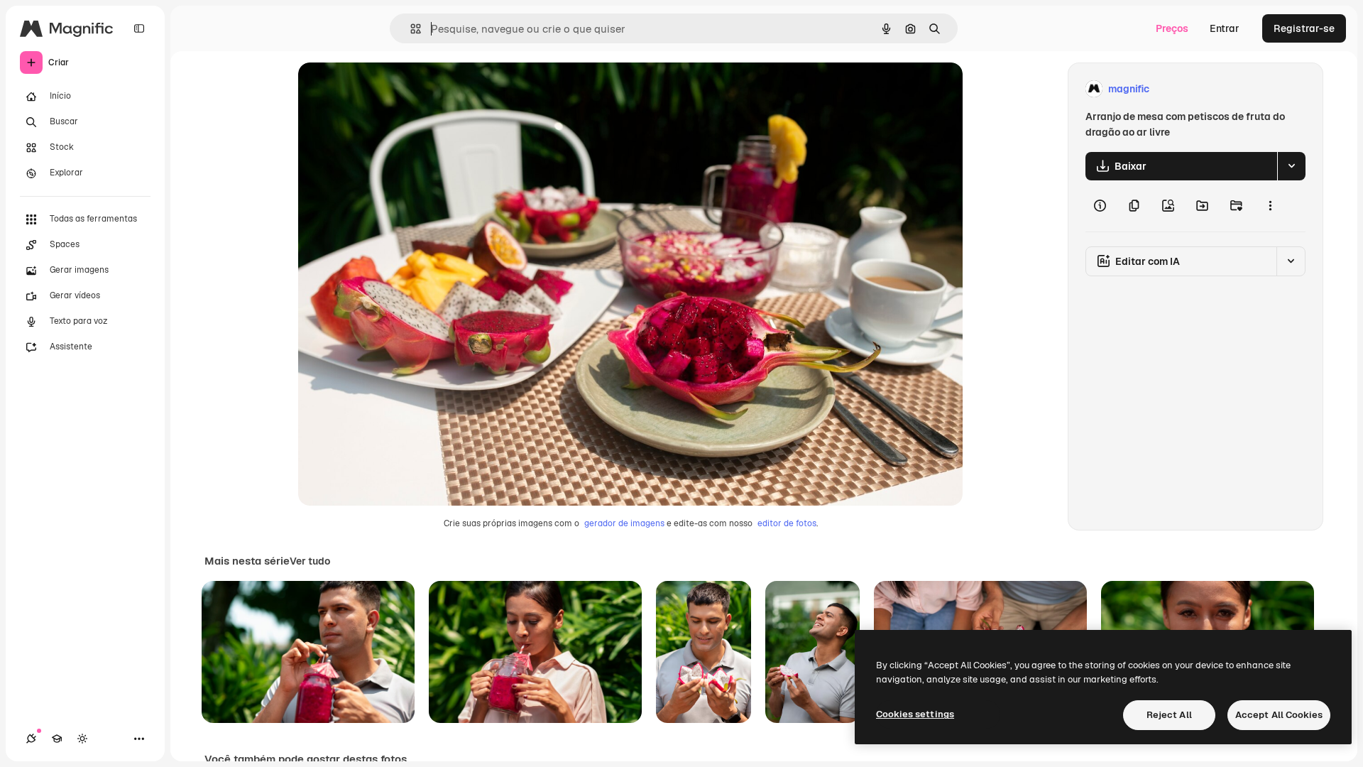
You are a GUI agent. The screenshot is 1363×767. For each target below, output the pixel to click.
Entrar (1224, 28)
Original (389, 89)
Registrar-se (1304, 28)
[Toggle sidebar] (139, 28)
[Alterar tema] (82, 738)
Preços (1172, 28)
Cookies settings (915, 714)
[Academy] (56, 738)
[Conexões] (31, 738)
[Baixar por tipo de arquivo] (1291, 166)
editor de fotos (786, 523)
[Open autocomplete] (409, 28)
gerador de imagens (624, 523)
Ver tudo (310, 561)
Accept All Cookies (1279, 715)
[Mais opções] (1270, 206)
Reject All (1169, 715)
